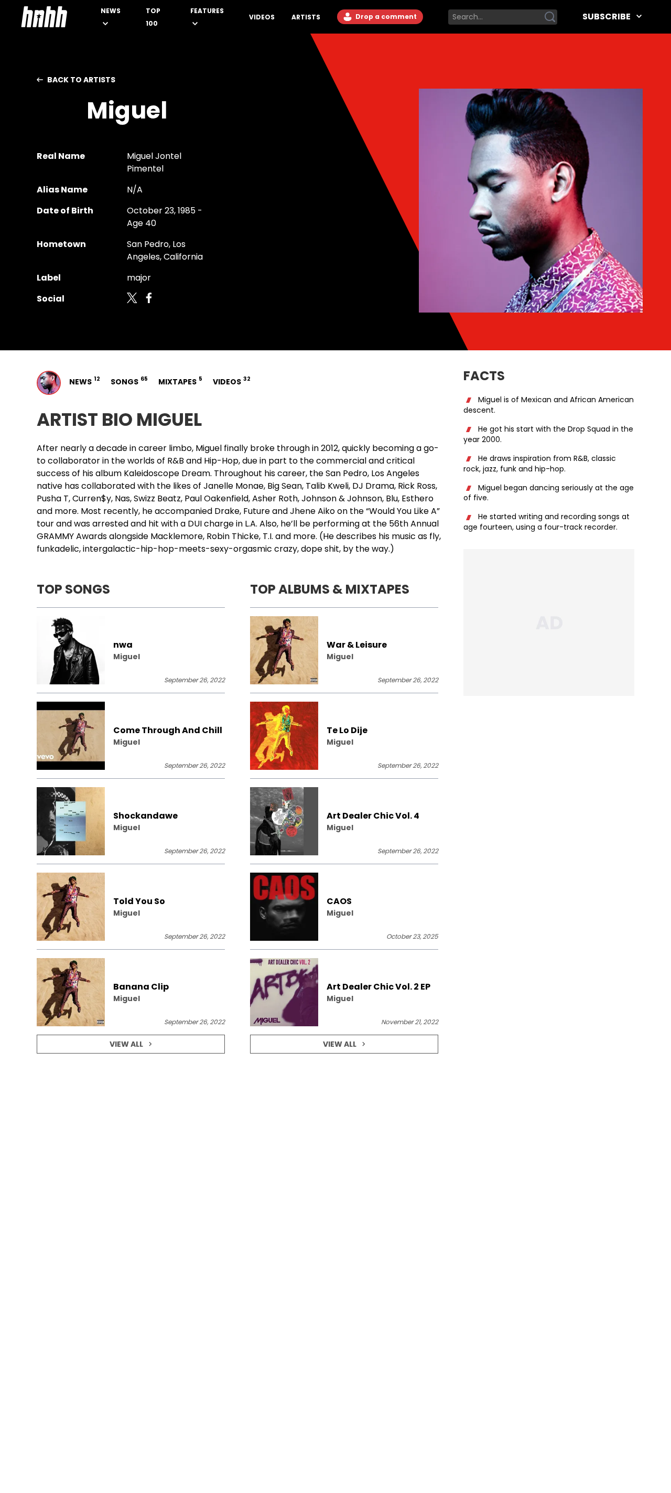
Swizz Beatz (157, 498)
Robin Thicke (233, 536)
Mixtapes (179, 381)
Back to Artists (81, 79)
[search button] (550, 17)
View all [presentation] (126, 1044)
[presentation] (131, 650)
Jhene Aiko (312, 511)
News (111, 10)
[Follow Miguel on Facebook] (149, 299)
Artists (305, 17)
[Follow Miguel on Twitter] (132, 299)
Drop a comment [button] (385, 16)
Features (207, 10)
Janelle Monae (233, 486)
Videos (262, 17)
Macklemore (176, 536)
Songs (128, 381)
